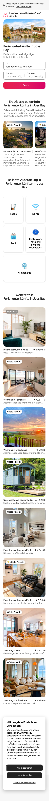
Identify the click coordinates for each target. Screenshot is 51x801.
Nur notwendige (24, 775)
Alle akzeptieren (24, 768)
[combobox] (24, 66)
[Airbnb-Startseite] (5, 14)
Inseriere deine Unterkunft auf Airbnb (25, 15)
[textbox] (14, 76)
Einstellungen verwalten (24, 782)
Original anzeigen (23, 6)
